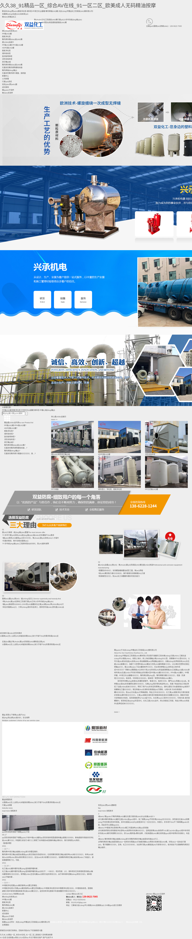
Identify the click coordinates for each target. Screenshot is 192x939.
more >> (54, 420)
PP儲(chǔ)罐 (7, 410)
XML (141, 922)
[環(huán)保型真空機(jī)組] (72, 437)
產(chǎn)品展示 (8, 908)
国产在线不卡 (48, 938)
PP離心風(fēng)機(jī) (47, 410)
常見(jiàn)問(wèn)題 (9, 84)
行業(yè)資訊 (7, 82)
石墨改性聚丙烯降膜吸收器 (12, 68)
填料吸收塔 (6, 53)
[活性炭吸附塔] (166, 437)
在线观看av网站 (13, 938)
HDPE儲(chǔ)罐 (8, 48)
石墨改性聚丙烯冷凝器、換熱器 (14, 73)
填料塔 (36, 410)
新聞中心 (5, 911)
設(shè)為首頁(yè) (21, 14)
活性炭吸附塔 (7, 59)
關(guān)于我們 (8, 916)
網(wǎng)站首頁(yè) (9, 897)
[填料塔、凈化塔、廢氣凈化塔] (119, 472)
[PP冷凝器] (72, 472)
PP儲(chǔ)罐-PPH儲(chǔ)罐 (12, 45)
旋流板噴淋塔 (7, 56)
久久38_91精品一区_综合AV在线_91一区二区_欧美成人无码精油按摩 (78, 5)
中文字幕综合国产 (35, 938)
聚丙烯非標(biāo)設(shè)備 (12, 65)
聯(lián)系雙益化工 (9, 17)
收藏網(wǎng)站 (8, 14)
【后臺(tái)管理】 (56, 922)
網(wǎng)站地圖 (132, 922)
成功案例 (5, 914)
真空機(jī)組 (6, 62)
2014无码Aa (23, 938)
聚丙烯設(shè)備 (8, 905)
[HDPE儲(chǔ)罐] (119, 437)
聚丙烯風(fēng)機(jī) (9, 70)
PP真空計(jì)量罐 (27, 410)
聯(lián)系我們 (7, 919)
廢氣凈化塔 (6, 51)
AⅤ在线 (3, 938)
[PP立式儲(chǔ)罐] (166, 472)
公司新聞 (5, 79)
